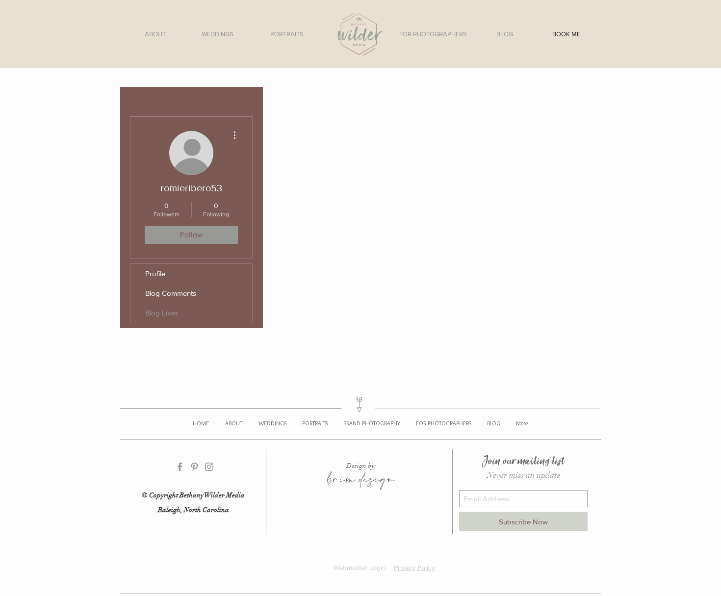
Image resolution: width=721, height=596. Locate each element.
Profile (155, 273)
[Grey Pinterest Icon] (194, 466)
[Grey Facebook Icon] (179, 466)
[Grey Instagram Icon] (209, 466)
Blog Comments (170, 293)
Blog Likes (162, 313)
